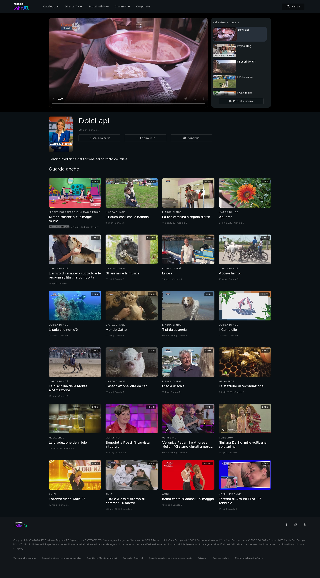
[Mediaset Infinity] (21, 6)
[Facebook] (286, 524)
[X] (305, 524)
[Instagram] (295, 524)
